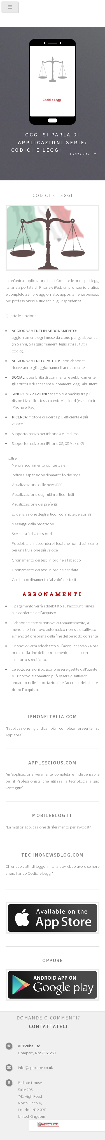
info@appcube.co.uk (35, 1067)
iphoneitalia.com (52, 717)
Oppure (52, 960)
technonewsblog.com (52, 855)
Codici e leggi (52, 195)
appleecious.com (52, 763)
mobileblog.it (52, 815)
